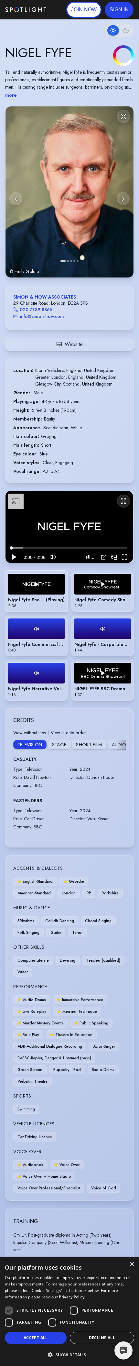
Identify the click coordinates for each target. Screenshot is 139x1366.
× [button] (131, 1264)
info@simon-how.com (42, 316)
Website (74, 344)
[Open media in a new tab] (103, 557)
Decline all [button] (102, 1337)
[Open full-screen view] (123, 116)
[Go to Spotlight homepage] (26, 10)
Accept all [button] (36, 1337)
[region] (69, 527)
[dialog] (69, 1311)
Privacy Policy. (72, 1297)
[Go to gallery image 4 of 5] (74, 261)
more (11, 95)
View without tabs (29, 732)
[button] (119, 10)
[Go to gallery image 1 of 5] (63, 261)
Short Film (89, 744)
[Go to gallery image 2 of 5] (68, 261)
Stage (59, 744)
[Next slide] (123, 198)
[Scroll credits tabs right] (120, 745)
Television (29, 744)
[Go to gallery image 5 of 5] (78, 261)
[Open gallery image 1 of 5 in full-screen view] (69, 192)
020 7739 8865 (36, 309)
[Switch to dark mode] (119, 30)
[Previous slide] (15, 198)
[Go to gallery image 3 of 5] (71, 261)
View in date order (68, 732)
